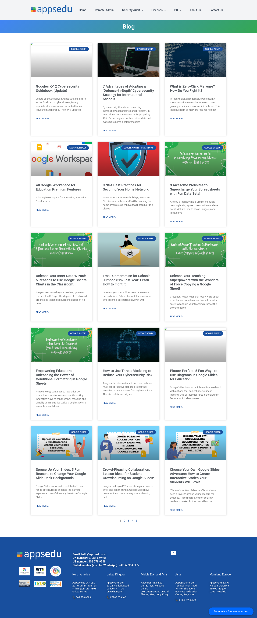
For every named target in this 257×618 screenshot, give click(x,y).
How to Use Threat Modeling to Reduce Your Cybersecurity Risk (127, 373)
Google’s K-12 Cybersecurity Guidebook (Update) (57, 88)
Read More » (42, 118)
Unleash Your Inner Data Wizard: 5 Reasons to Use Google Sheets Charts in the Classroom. (61, 280)
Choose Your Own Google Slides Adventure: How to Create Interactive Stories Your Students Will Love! (195, 475)
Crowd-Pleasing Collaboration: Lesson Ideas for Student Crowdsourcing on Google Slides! (128, 473)
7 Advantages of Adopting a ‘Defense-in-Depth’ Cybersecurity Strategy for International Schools (128, 92)
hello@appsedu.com (93, 554)
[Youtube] (173, 553)
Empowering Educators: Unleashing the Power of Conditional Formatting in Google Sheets (61, 377)
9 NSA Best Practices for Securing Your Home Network (126, 187)
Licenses (157, 10)
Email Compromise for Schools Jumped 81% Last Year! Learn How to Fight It (126, 280)
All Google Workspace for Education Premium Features (58, 187)
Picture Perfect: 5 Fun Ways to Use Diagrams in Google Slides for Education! (193, 375)
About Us (195, 10)
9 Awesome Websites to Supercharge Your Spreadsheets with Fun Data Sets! (195, 189)
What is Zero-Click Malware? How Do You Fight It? (192, 88)
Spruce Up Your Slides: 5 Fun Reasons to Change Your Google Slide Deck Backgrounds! (61, 473)
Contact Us (216, 10)
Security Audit (131, 10)
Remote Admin (104, 10)
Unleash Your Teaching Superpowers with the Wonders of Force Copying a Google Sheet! (194, 282)
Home (82, 10)
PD (176, 10)
